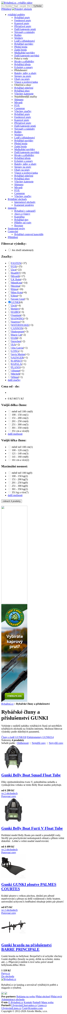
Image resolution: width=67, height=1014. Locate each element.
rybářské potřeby (16, 14)
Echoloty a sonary (23, 67)
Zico (13, 269)
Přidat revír (56, 996)
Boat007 (15, 273)
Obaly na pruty (22, 79)
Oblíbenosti (23, 743)
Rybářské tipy (21, 219)
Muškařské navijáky (24, 52)
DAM (14, 338)
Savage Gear (17, 299)
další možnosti (15, 434)
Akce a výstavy (22, 213)
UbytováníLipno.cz (11, 1008)
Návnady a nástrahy (24, 32)
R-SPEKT (16, 360)
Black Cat (16, 334)
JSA (13, 344)
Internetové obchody (24, 202)
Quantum (16, 315)
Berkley (15, 308)
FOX (17, 105)
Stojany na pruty (22, 76)
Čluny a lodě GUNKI (13, 737)
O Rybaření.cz (15, 1002)
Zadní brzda (20, 49)
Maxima (15, 286)
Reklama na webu (25, 996)
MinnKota (16, 282)
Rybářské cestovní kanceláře (28, 234)
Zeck (13, 305)
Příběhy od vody (22, 222)
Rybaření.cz (7, 703)
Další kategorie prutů (25, 29)
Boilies (17, 35)
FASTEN (16, 263)
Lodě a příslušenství (24, 41)
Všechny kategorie (24, 93)
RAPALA (16, 364)
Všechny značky (22, 111)
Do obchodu (7, 976)
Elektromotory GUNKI (40, 737)
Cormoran (19, 108)
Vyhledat (37, 6)
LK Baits (15, 279)
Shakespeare (17, 331)
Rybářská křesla (22, 64)
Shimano (18, 99)
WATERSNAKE (20, 325)
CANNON (17, 328)
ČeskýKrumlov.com (32, 1008)
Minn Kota (16, 292)
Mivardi (18, 102)
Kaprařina (19, 216)
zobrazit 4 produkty (12, 501)
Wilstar (14, 377)
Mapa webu (47, 1002)
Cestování (13, 231)
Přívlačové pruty (22, 26)
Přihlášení (6, 9)
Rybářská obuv (22, 90)
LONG (15, 351)
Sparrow (15, 321)
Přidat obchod (43, 996)
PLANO (15, 367)
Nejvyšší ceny (56, 743)
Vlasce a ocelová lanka (26, 82)
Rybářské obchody (17, 199)
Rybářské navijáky (23, 43)
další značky (14, 380)
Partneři (37, 1002)
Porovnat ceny (8, 796)
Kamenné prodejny (24, 205)
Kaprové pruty (21, 23)
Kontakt (28, 1002)
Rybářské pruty (22, 17)
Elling (14, 295)
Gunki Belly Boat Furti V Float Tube (32, 828)
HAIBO (15, 312)
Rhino (14, 289)
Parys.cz (5, 973)
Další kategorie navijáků (26, 55)
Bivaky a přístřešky (24, 61)
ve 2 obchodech (9, 793)
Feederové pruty (22, 20)
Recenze (18, 225)
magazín (12, 208)
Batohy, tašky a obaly (25, 73)
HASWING (17, 318)
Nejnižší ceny (39, 743)
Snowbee (16, 341)
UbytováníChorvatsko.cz (24, 1005)
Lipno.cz (42, 1005)
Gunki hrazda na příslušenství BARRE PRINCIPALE (26, 947)
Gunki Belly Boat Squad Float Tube (31, 775)
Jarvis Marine (18, 354)
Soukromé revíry (16, 228)
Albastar (15, 370)
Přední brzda (20, 46)
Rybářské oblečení (23, 87)
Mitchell (15, 373)
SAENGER (17, 357)
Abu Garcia (17, 347)
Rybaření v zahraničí (24, 211)
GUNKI (15, 302)
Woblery (18, 38)
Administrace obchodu (13, 999)
